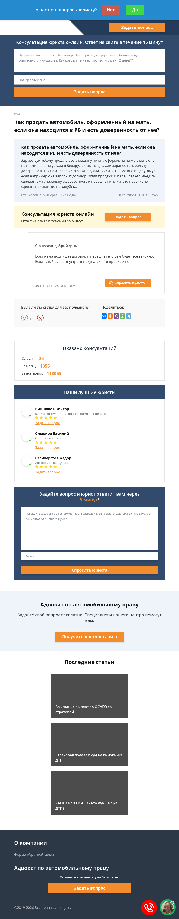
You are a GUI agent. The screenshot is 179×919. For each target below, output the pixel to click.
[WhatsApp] (122, 316)
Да (135, 10)
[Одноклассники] (110, 316)
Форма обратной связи (34, 854)
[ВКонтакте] (104, 316)
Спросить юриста (130, 283)
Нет (111, 10)
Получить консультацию (89, 637)
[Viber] (116, 316)
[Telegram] (128, 316)
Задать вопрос (137, 27)
